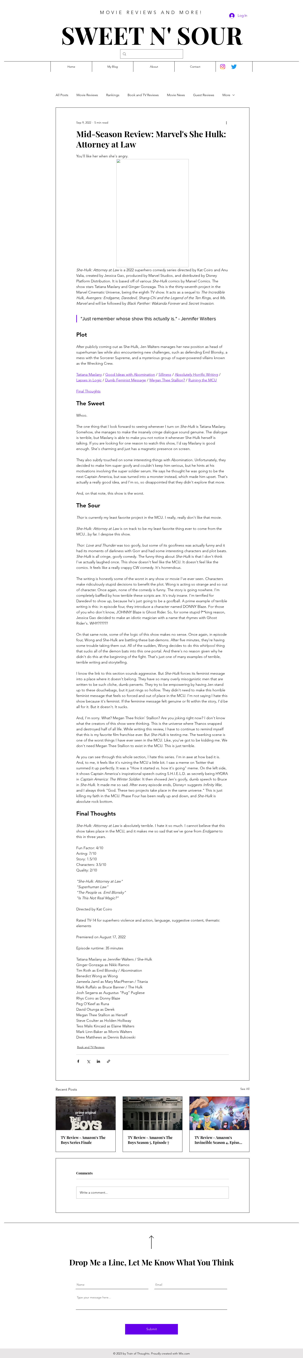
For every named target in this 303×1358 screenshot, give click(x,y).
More (226, 95)
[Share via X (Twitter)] (88, 1061)
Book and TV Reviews (143, 95)
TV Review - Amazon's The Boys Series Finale (83, 1140)
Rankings (112, 95)
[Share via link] (108, 1061)
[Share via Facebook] (78, 1061)
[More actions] (226, 122)
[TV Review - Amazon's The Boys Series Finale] (85, 1113)
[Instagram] (222, 66)
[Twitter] (234, 66)
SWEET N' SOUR (151, 35)
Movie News (176, 95)
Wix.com (184, 1353)
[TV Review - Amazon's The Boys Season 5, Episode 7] (152, 1113)
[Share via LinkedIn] (98, 1061)
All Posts (62, 95)
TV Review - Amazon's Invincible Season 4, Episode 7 (219, 1140)
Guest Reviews (203, 95)
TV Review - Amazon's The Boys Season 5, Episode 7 (150, 1140)
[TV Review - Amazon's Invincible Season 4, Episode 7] (219, 1113)
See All (244, 1089)
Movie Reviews (87, 95)
